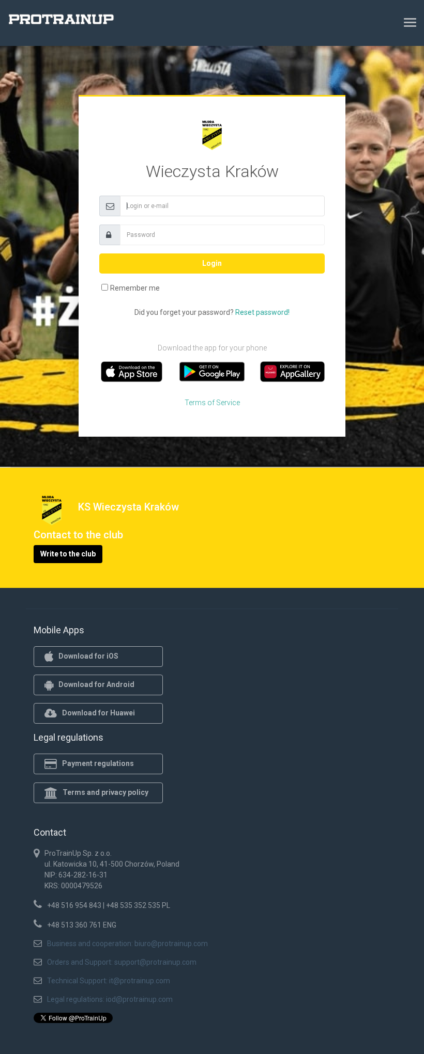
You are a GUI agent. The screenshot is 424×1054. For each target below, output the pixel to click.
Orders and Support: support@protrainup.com (121, 962)
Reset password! (262, 312)
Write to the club (68, 554)
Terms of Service (212, 402)
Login (212, 263)
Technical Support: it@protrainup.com (108, 981)
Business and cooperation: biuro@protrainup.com (127, 943)
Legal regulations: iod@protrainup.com (110, 999)
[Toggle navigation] (410, 22)
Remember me (135, 288)
